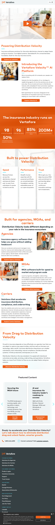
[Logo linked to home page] (8, 454)
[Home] (8, 2)
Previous (2, 404)
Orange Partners (7, 487)
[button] (18, 523)
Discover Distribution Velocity (15, 366)
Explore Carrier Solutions (12, 321)
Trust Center (6, 479)
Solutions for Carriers (8, 463)
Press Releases (6, 501)
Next (52, 404)
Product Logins (6, 471)
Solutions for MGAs (8, 465)
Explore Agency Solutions (12, 259)
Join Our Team (6, 503)
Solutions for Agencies (8, 460)
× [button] (53, 513)
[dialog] (27, 518)
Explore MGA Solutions (31, 289)
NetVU (4, 485)
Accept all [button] (43, 517)
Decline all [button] (43, 520)
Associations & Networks (9, 490)
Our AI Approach (7, 496)
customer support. (42, 441)
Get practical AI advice (40, 417)
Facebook (5, 512)
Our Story (5, 498)
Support (4, 476)
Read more (5, 521)
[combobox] (51, 514)
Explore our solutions (11, 59)
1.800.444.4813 (10, 441)
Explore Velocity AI (30, 100)
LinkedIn (4, 509)
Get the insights (15, 417)
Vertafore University (8, 474)
